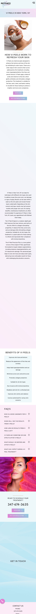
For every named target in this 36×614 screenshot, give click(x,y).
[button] (18, 415)
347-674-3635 (18, 505)
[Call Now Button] (2, 601)
